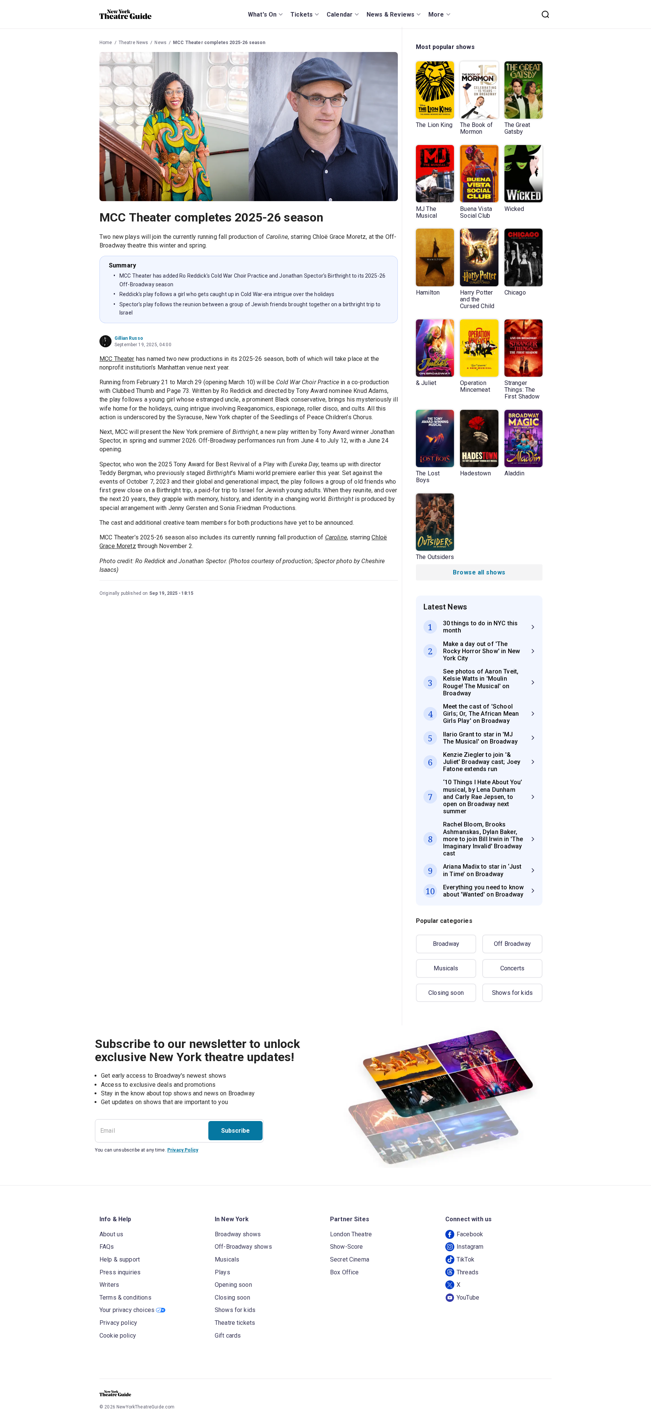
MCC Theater (116, 358)
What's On (262, 14)
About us (111, 1234)
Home (105, 42)
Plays (222, 1272)
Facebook (470, 1234)
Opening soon (233, 1284)
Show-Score (346, 1246)
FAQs (106, 1246)
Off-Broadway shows (243, 1246)
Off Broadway (512, 943)
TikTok (465, 1259)
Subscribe (235, 1130)
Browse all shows (479, 572)
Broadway (446, 943)
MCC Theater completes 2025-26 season (219, 42)
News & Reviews (390, 14)
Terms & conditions (125, 1297)
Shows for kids (512, 992)
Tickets (301, 14)
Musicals (446, 968)
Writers (109, 1284)
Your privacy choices (126, 1310)
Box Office (344, 1272)
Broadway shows (238, 1234)
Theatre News (133, 42)
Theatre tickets (235, 1322)
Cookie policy (117, 1335)
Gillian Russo (129, 338)
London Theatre (351, 1234)
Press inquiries (120, 1272)
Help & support (119, 1259)
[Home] (125, 14)
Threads (467, 1272)
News (160, 42)
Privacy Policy (182, 1150)
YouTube (468, 1297)
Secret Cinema (349, 1259)
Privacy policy (118, 1322)
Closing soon (446, 992)
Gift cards (228, 1335)
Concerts (512, 968)
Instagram (470, 1246)
